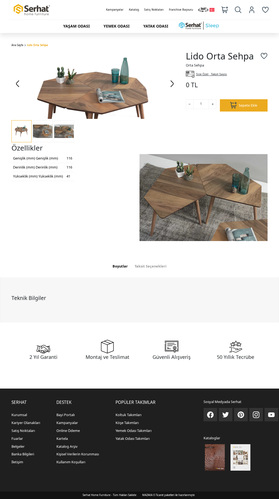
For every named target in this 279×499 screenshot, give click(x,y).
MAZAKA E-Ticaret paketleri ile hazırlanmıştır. (168, 495)
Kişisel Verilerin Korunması (77, 454)
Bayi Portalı (65, 414)
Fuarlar (17, 438)
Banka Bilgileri (22, 454)
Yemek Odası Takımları (133, 430)
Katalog (134, 9)
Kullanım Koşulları (70, 461)
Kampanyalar (114, 9)
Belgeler (18, 446)
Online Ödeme (68, 430)
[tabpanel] (139, 299)
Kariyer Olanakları (25, 422)
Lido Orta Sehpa (37, 45)
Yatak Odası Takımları (133, 438)
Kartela (62, 438)
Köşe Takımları (127, 422)
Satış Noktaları (154, 9)
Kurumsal (19, 414)
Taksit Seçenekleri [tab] (150, 266)
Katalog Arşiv (67, 446)
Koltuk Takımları (128, 414)
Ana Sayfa (17, 45)
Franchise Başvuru (181, 9)
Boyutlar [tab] (120, 266)
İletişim (17, 461)
